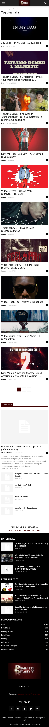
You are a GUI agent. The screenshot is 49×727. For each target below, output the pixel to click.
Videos (3, 624)
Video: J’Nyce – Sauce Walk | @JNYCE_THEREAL (17, 192)
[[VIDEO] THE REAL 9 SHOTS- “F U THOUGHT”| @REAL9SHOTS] (7, 569)
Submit (10, 718)
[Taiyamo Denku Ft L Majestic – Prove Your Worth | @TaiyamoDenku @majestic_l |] (24, 62)
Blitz (2, 46)
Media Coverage (7, 649)
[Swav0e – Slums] (7, 499)
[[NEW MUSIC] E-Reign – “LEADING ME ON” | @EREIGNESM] (7, 546)
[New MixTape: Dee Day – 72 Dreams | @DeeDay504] (24, 139)
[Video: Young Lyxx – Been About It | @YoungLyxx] (24, 321)
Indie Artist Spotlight (9, 646)
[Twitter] (31, 708)
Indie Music (5, 635)
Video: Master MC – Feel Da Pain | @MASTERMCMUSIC (20, 266)
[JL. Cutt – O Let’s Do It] (7, 488)
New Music (5, 628)
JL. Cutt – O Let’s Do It (23, 485)
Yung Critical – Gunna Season (26, 508)
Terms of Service (28, 718)
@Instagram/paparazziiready (24, 530)
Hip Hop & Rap (7, 631)
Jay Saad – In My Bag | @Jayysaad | (21, 42)
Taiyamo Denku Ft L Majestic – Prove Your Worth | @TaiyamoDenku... (22, 78)
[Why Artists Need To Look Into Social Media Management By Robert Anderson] (7, 558)
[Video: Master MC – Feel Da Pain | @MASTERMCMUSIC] (24, 250)
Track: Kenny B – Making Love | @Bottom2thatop (18, 229)
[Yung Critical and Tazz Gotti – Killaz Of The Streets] (7, 476)
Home (3, 9)
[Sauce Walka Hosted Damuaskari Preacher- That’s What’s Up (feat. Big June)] (7, 598)
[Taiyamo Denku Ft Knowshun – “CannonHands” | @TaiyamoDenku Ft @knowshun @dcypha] (24, 99)
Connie (3, 160)
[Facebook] (11, 708)
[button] (45, 3)
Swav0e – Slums (21, 497)
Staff (24, 720)
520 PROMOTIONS (7, 453)
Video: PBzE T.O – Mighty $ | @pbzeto (22, 301)
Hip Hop (4, 638)
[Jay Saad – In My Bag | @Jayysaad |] (24, 28)
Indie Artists (5, 642)
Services (18, 718)
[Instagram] (18, 708)
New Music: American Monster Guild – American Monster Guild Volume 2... (22, 374)
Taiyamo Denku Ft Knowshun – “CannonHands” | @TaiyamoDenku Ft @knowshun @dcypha (21, 116)
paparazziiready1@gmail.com (29, 694)
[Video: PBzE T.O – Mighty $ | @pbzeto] (24, 287)
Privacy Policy (40, 718)
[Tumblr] (24, 708)
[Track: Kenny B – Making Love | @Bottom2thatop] (24, 213)
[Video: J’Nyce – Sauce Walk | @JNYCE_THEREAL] (24, 176)
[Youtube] (37, 708)
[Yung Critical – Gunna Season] (7, 511)
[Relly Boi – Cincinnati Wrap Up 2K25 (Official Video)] (24, 427)
